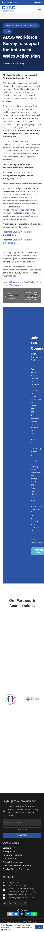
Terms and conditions (12, 855)
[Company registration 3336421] (5, 898)
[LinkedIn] (20, 903)
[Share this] (16, 914)
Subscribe (22, 835)
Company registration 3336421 (21, 897)
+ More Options (22, 830)
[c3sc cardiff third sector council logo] (8, 9)
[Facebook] (5, 903)
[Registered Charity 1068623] (5, 894)
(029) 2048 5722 (14, 882)
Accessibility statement (13, 862)
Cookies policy (9, 848)
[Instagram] (25, 903)
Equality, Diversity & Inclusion (16, 869)
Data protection (10, 858)
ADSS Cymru (13, 282)
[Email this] (10, 914)
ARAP (10, 285)
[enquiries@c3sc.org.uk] (5, 885)
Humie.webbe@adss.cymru (22, 210)
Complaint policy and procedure (17, 865)
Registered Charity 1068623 (20, 894)
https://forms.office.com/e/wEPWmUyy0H (22, 183)
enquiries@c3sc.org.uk (17, 885)
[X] (10, 903)
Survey (16, 285)
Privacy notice (9, 851)
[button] (39, 9)
